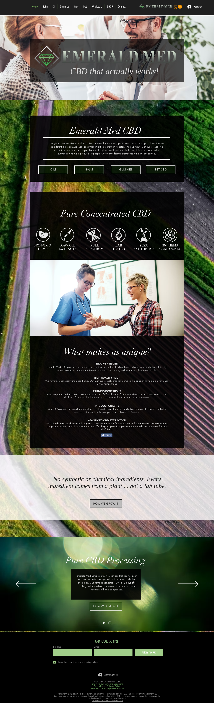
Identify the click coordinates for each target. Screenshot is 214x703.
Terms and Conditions (113, 684)
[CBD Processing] (109, 622)
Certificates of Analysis (99, 688)
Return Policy (99, 686)
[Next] (188, 584)
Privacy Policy (97, 684)
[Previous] (26, 584)
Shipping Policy (113, 686)
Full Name (58, 647)
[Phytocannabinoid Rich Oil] (104, 623)
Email (96, 647)
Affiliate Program (117, 688)
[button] (178, 7)
